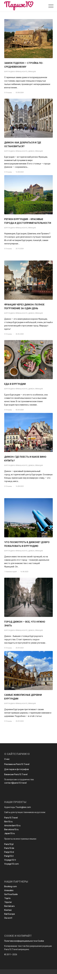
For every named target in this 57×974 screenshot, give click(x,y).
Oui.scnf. (8, 918)
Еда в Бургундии (15, 384)
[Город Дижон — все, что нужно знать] (28, 597)
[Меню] (48, 6)
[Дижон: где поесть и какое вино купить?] (28, 432)
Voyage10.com (11, 864)
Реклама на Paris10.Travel (16, 764)
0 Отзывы (8, 92)
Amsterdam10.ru (12, 825)
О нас (7, 759)
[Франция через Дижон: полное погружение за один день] (28, 280)
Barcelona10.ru (11, 829)
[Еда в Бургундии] (28, 359)
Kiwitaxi (8, 910)
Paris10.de (9, 848)
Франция (32, 72)
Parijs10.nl (9, 852)
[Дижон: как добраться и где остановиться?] (28, 118)
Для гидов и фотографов (16, 769)
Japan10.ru (9, 833)
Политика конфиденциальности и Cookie (24, 941)
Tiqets (7, 898)
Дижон (31, 151)
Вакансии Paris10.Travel (15, 774)
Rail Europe (9, 914)
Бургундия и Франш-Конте (15, 72)
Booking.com (10, 886)
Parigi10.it (9, 856)
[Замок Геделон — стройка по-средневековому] (28, 38)
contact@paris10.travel (15, 783)
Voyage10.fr (10, 860)
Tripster (8, 902)
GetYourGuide (11, 894)
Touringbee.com (23, 807)
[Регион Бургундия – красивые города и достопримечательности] (28, 194)
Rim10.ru (8, 821)
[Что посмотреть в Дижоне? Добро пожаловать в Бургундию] (28, 517)
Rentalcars (9, 906)
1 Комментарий (10, 572)
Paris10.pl (8, 844)
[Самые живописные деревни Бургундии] (28, 670)
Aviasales (8, 890)
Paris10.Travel (11, 817)
